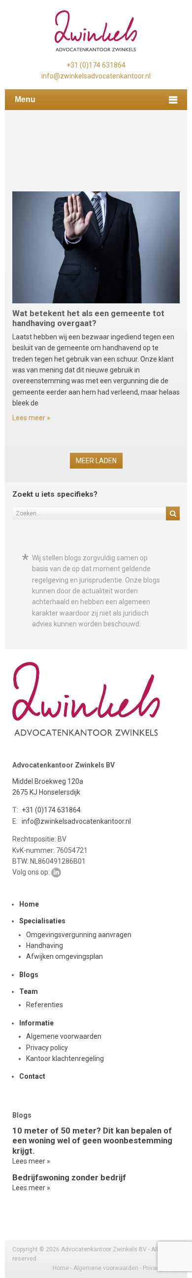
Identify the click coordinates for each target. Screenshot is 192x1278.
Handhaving (44, 945)
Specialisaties (42, 921)
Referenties (44, 1005)
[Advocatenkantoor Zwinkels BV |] (96, 31)
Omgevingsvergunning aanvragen (78, 935)
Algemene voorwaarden (63, 1036)
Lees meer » (31, 418)
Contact (32, 1076)
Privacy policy (47, 1048)
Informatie (36, 1023)
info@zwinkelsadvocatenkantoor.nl (96, 76)
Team (28, 991)
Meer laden (96, 461)
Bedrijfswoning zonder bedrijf (69, 1177)
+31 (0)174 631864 (96, 65)
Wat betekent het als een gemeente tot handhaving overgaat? (88, 318)
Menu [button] (25, 99)
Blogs (28, 975)
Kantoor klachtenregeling (65, 1058)
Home (29, 904)
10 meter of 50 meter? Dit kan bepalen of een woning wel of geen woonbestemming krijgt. (92, 1140)
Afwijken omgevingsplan (64, 956)
